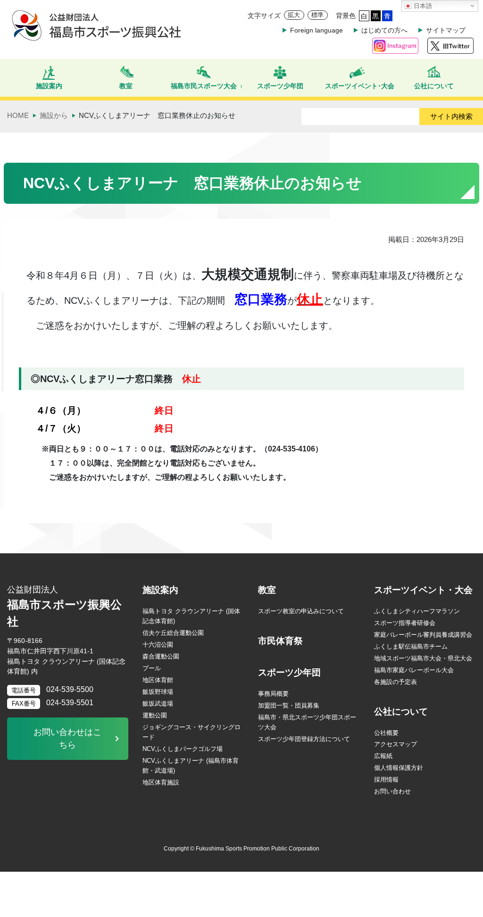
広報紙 (383, 755)
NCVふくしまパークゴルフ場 (182, 748)
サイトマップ (446, 30)
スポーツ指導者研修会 (404, 622)
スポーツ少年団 (289, 672)
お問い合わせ (392, 791)
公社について (401, 712)
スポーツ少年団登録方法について (304, 738)
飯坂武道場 (157, 703)
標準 (317, 14)
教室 (267, 590)
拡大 (294, 14)
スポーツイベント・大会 (423, 590)
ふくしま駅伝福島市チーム (411, 646)
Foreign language (316, 30)
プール (151, 668)
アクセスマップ (395, 744)
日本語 (422, 5)
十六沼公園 (157, 644)
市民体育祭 (280, 641)
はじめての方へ (384, 30)
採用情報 (386, 779)
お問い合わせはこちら (67, 738)
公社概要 (386, 732)
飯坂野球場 (157, 691)
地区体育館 (157, 680)
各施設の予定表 (395, 681)
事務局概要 (273, 693)
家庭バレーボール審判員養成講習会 (423, 634)
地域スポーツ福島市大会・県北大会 (423, 658)
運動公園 (154, 715)
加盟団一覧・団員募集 (288, 705)
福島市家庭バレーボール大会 (414, 670)
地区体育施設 (160, 782)
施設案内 (160, 590)
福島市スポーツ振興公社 (64, 606)
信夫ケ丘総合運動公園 (173, 632)
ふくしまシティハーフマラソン (417, 611)
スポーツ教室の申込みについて (301, 611)
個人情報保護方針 (398, 767)
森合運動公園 (160, 656)
